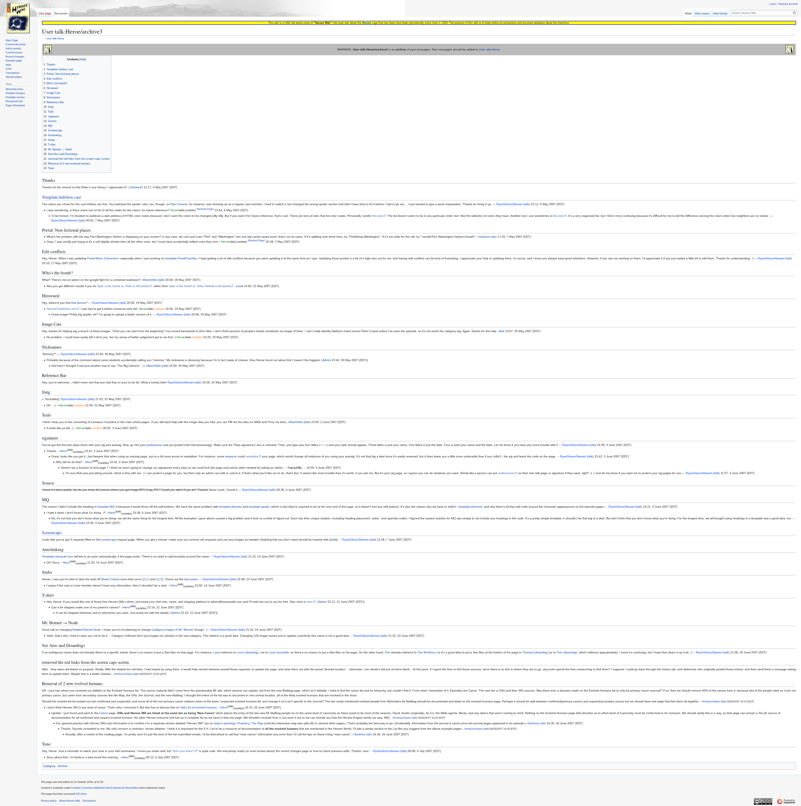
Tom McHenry (426, 652)
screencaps (108, 539)
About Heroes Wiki (69, 800)
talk (161, 279)
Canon (103, 713)
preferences (154, 445)
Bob (501, 331)
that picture (78, 302)
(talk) (494, 236)
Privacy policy (49, 800)
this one (377, 215)
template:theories (230, 506)
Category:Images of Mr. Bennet (172, 629)
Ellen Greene (179, 204)
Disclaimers (89, 800)
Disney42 (137, 187)
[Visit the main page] (18, 16)
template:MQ (106, 506)
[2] (157, 579)
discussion (191, 579)
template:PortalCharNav (181, 258)
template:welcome (470, 506)
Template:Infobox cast (61, 197)
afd (333, 539)
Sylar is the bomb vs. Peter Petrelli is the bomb (199, 286)
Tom (387, 652)
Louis (216, 652)
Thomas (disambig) (535, 652)
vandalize (252, 456)
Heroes (366, 22)
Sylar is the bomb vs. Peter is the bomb (123, 286)
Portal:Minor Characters (102, 258)
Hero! (63, 451)
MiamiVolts (150, 279)
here (310, 601)
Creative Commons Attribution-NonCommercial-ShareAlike (104, 787)
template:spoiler (259, 506)
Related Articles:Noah (86, 629)
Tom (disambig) (567, 652)
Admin (326, 360)
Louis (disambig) (248, 652)
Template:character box (57, 556)
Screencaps (52, 532)
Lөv (238, 286)
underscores (506, 473)
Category (49, 766)
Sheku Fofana (110, 579)
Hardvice (484, 236)
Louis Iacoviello (279, 652)
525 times (81, 793)
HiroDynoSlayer (123, 674)
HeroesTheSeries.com (61, 308)
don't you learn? (183, 751)
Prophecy (243, 723)
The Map (257, 723)
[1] (144, 579)
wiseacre (231, 456)
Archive (63, 766)
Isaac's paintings (225, 723)
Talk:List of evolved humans (198, 707)
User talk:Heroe (55, 38)
